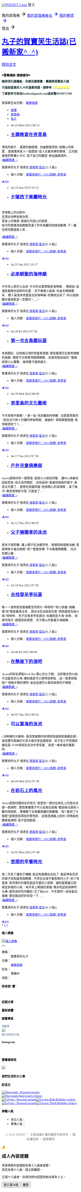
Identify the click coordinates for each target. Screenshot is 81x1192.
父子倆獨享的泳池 (29, 532)
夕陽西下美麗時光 (29, 197)
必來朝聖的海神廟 (29, 274)
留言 (42, 167)
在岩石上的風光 (26, 790)
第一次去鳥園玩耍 (29, 340)
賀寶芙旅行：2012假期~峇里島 (46, 174)
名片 (14, 118)
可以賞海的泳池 (26, 724)
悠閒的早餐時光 (26, 861)
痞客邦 (33, 167)
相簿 (14, 110)
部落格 (15, 114)
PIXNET (21, 1134)
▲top (5, 181)
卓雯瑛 (5, 1026)
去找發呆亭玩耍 (26, 594)
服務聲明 (48, 1139)
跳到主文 (9, 64)
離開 (26, 1185)
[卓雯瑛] (3, 1030)
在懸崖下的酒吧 (26, 661)
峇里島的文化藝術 (29, 403)
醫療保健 (32, 103)
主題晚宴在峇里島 (29, 134)
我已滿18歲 (11, 1185)
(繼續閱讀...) (9, 160)
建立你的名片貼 (10, 1034)
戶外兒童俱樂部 (26, 465)
